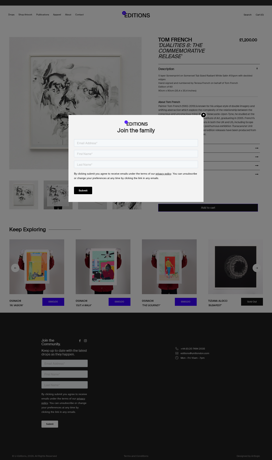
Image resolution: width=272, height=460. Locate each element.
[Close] (203, 114)
